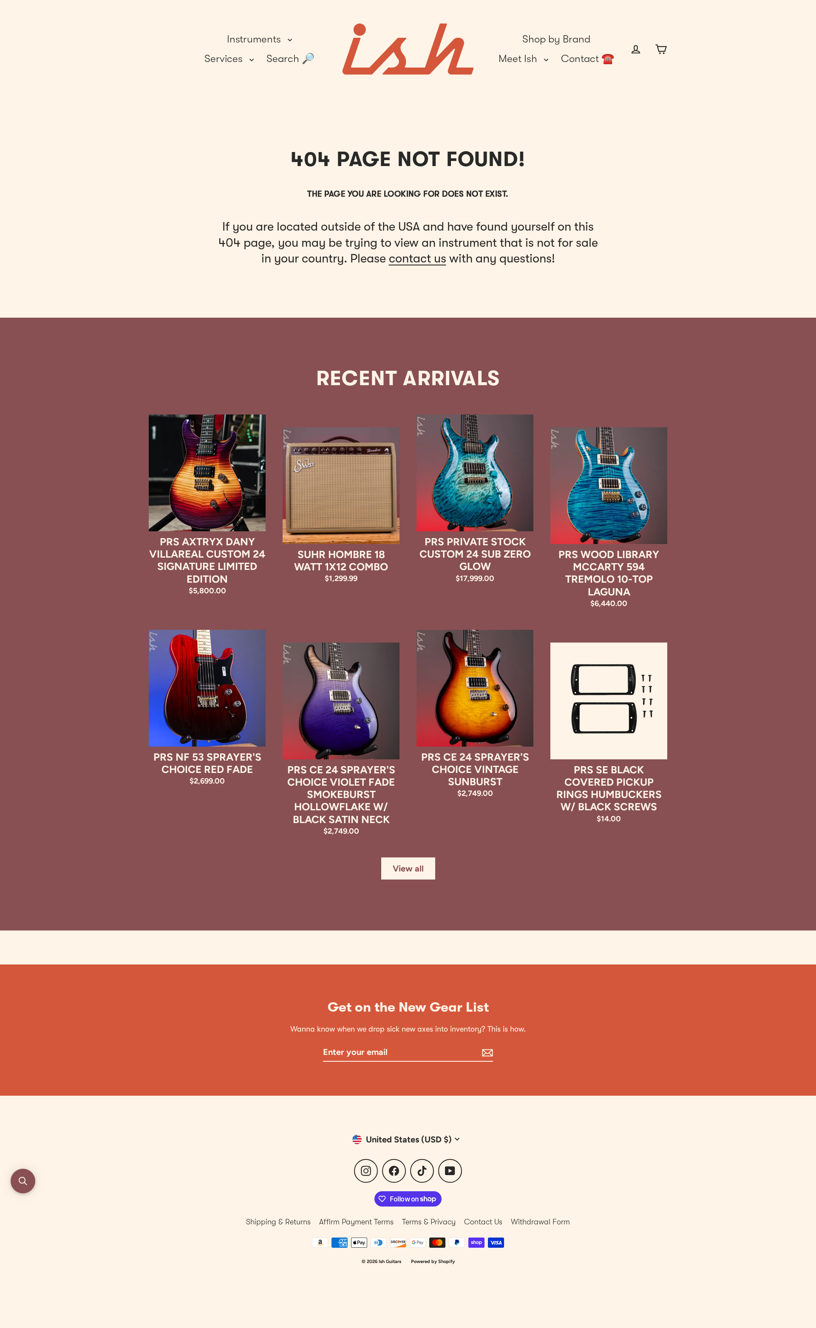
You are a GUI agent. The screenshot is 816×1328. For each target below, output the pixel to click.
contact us (417, 258)
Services (224, 59)
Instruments (255, 39)
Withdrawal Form (540, 1222)
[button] (23, 1181)
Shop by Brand (556, 39)
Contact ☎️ (587, 59)
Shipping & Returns (278, 1222)
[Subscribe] (486, 1052)
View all (408, 868)
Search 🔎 (290, 59)
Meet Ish (519, 59)
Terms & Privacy (429, 1222)
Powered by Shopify (433, 1261)
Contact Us (483, 1222)
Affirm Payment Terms (356, 1222)
